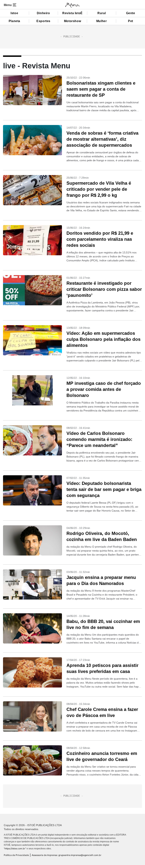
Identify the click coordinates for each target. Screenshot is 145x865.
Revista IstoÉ (72, 13)
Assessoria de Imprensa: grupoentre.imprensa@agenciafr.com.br (66, 855)
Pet (130, 21)
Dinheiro (43, 13)
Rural (101, 13)
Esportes (43, 21)
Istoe (14, 13)
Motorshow (72, 21)
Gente (130, 13)
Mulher (101, 21)
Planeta (14, 21)
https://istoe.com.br (15, 848)
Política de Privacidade (16, 855)
